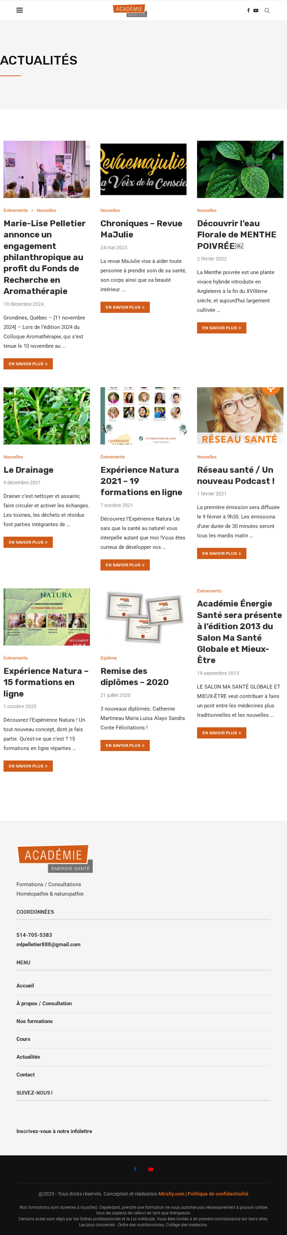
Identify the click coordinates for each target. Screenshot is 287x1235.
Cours (23, 1039)
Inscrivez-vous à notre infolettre (54, 1131)
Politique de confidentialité (218, 1194)
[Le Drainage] (47, 415)
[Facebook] (248, 10)
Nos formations (34, 1021)
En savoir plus (26, 363)
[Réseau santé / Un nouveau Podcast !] (240, 415)
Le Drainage (29, 470)
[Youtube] (255, 10)
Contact (25, 1075)
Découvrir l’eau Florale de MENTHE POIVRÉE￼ (236, 235)
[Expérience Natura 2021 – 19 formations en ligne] (143, 415)
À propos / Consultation (44, 1003)
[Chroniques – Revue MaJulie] (143, 169)
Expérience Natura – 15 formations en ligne (46, 682)
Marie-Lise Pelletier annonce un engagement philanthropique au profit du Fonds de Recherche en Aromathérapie (45, 257)
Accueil (25, 986)
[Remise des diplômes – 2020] (143, 617)
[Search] (267, 10)
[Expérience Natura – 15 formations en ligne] (47, 617)
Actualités (28, 1057)
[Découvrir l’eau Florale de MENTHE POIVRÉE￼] (240, 169)
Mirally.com (171, 1194)
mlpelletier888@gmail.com (48, 944)
